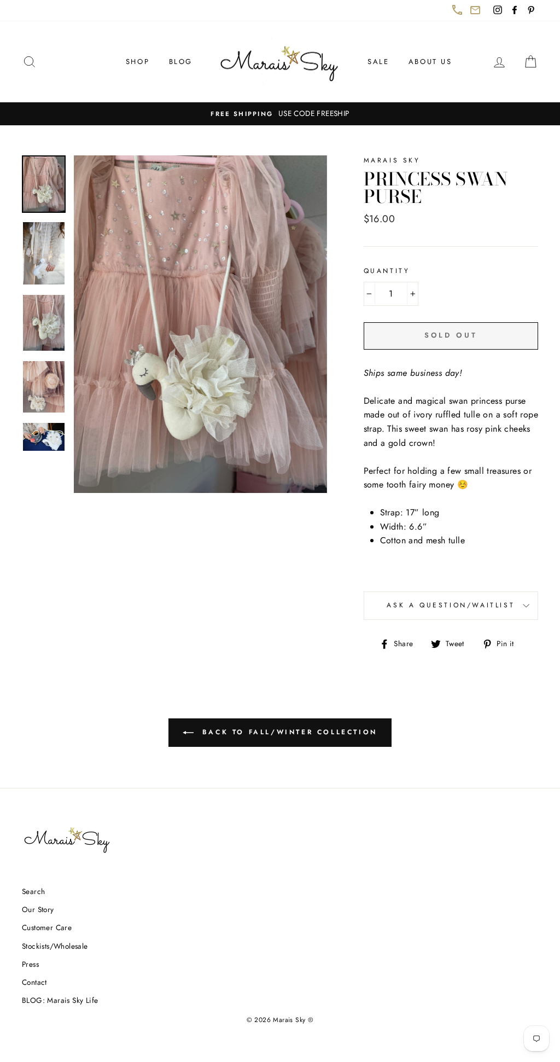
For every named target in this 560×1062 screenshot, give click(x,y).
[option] (280, 114)
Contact (34, 982)
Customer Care (47, 927)
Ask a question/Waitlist (462, 609)
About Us (430, 61)
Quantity (387, 271)
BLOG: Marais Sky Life (60, 1000)
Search (33, 891)
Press (30, 964)
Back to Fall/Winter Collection (295, 737)
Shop (137, 61)
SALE (378, 61)
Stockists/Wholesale (55, 946)
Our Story (38, 909)
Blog (180, 61)
